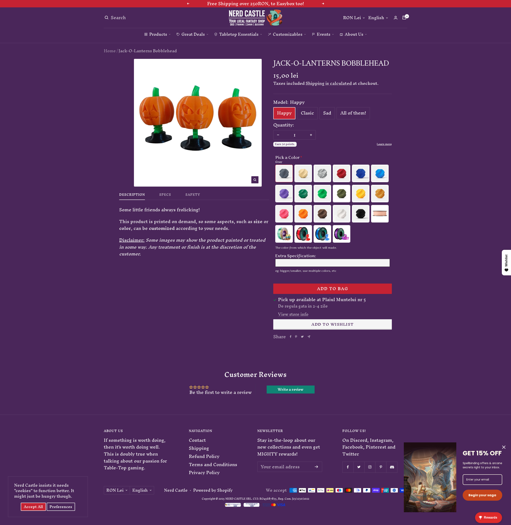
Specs (165, 195)
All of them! (353, 113)
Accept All (33, 507)
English (376, 18)
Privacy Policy (204, 472)
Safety (192, 195)
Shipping (199, 448)
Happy (284, 113)
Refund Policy (204, 456)
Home (110, 50)
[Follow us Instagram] (369, 467)
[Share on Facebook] (290, 336)
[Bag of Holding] (404, 17)
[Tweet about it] (302, 336)
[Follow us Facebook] (347, 467)
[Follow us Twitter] (358, 467)
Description (132, 195)
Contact (197, 440)
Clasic (307, 113)
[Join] (316, 466)
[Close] (504, 447)
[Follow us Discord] (391, 467)
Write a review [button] (290, 390)
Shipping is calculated (329, 83)
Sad (327, 113)
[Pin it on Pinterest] (296, 336)
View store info (293, 314)
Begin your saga (482, 495)
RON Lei (352, 18)
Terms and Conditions (213, 464)
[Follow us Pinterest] (380, 467)
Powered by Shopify (213, 490)
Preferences (61, 507)
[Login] (395, 17)
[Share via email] (309, 336)
